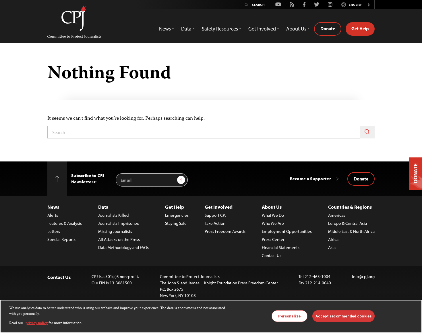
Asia (332, 247)
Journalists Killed (113, 215)
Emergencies (177, 215)
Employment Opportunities (287, 231)
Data (103, 207)
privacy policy (37, 323)
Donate (327, 28)
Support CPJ (216, 215)
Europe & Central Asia (347, 223)
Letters (53, 231)
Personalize (289, 316)
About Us (272, 207)
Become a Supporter (310, 178)
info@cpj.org (363, 276)
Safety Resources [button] (220, 28)
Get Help (360, 28)
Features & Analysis (64, 223)
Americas (336, 215)
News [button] (165, 28)
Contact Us (271, 255)
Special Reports (61, 239)
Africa (333, 239)
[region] (211, 316)
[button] (368, 4)
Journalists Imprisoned (118, 223)
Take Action (215, 223)
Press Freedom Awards (225, 231)
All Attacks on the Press (119, 239)
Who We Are (273, 223)
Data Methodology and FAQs (123, 247)
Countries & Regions (350, 207)
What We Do (273, 215)
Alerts (52, 215)
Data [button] (186, 28)
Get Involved (219, 207)
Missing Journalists (115, 231)
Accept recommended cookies (343, 316)
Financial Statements (280, 247)
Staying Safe (176, 223)
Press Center (273, 239)
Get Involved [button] (262, 28)
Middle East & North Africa (351, 231)
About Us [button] (296, 28)
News (53, 207)
